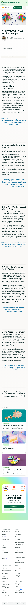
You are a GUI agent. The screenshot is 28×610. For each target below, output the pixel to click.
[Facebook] (5, 603)
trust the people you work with (16, 169)
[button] (26, 3)
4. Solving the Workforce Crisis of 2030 (9, 56)
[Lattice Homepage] (5, 7)
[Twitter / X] (11, 603)
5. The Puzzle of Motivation (6, 58)
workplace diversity (17, 109)
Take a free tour (14, 509)
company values (6, 357)
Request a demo (17, 7)
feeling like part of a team (14, 231)
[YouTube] (17, 603)
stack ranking (13, 162)
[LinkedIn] (23, 603)
